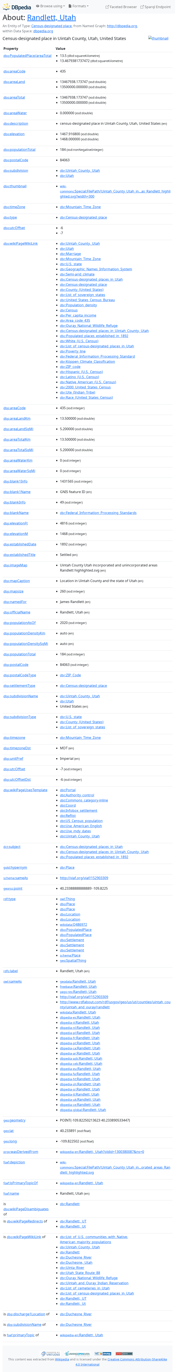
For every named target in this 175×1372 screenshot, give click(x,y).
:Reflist (68, 815)
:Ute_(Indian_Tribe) (77, 392)
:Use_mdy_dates (75, 831)
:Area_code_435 (75, 320)
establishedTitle (19, 554)
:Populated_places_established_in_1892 (94, 335)
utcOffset (14, 227)
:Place (67, 867)
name (11, 1193)
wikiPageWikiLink (20, 243)
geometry (14, 1120)
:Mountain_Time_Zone (80, 206)
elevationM (15, 533)
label (10, 971)
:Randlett (70, 1204)
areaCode (14, 71)
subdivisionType (19, 716)
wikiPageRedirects (25, 1221)
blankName (16, 512)
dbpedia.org (43, 31)
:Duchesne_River (76, 1257)
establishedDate (19, 544)
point (12, 888)
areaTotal (14, 97)
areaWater (15, 113)
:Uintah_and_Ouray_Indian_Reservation (94, 1283)
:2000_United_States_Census (85, 387)
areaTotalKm (17, 439)
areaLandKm (17, 418)
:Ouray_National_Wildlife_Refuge (89, 325)
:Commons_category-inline (84, 800)
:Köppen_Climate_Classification (87, 361)
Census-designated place (51, 26)
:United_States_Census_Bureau (87, 300)
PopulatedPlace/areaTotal (27, 55)
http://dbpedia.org (122, 26)
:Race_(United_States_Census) (86, 397)
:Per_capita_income (78, 315)
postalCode (15, 160)
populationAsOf (19, 622)
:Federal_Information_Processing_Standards (98, 512)
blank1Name (17, 491)
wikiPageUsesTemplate (25, 790)
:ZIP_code (70, 366)
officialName (16, 612)
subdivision (15, 170)
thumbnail (14, 186)
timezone (14, 737)
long (10, 1141)
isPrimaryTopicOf (20, 1183)
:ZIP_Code (70, 675)
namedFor (15, 601)
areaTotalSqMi (18, 449)
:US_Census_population (81, 820)
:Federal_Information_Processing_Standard (97, 356)
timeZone (14, 206)
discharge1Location (26, 1314)
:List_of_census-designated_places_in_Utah (97, 346)
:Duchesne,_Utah (76, 1262)
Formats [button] (79, 6)
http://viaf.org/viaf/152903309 (84, 878)
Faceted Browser (123, 6)
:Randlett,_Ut (73, 1226)
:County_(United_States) (82, 289)
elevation (14, 134)
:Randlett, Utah (78, 981)
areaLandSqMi (18, 429)
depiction (14, 1162)
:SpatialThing (73, 960)
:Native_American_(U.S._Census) (88, 382)
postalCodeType (19, 675)
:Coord (68, 805)
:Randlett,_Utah (81, 1183)
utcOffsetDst (17, 779)
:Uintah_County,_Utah (80, 170)
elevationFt (15, 523)
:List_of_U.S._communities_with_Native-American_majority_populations (94, 1239)
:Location (70, 914)
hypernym (15, 867)
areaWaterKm (17, 460)
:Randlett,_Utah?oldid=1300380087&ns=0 (102, 1151)
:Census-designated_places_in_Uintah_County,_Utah (104, 330)
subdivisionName (20, 696)
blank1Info (15, 481)
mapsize (13, 591)
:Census (69, 310)
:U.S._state (71, 264)
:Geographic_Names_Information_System (96, 269)
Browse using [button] (50, 6)
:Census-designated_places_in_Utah (91, 279)
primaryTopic (21, 1335)
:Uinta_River (72, 1267)
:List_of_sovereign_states (82, 294)
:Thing (67, 898)
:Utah (67, 175)
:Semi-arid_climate (77, 274)
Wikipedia (62, 1359)
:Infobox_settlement (78, 810)
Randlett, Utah (51, 17)
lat (8, 1130)
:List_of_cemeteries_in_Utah (85, 1288)
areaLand (14, 81)
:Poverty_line (73, 351)
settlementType (19, 685)
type (10, 217)
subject (11, 846)
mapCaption (16, 580)
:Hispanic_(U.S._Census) (81, 371)
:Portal (68, 790)
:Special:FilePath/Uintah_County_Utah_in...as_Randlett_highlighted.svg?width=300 (115, 191)
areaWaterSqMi (19, 470)
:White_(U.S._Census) (79, 341)
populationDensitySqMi (25, 643)
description (15, 123)
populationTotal (19, 149)
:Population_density (78, 305)
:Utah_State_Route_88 (80, 1272)
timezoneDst (17, 748)
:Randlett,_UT (73, 1221)
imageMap (15, 565)
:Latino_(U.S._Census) (79, 377)
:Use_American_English (81, 826)
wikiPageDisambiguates (26, 1209)
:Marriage (70, 253)
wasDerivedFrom (20, 1151)
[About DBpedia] (17, 6)
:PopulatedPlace (76, 929)
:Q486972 (73, 924)
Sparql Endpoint (157, 6)
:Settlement (72, 940)
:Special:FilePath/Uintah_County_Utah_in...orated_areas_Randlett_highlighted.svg (115, 1167)
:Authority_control (77, 795)
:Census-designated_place (83, 217)
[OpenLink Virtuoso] (50, 1353)
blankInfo (14, 502)
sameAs (15, 878)
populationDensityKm (24, 633)
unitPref (13, 758)
